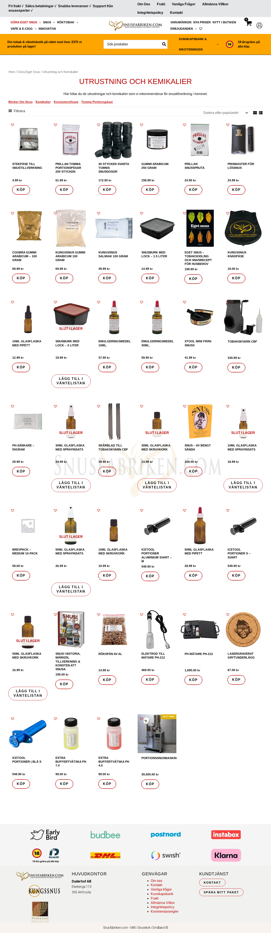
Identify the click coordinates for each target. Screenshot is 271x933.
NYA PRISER (202, 22)
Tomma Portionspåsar (97, 102)
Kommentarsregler (164, 911)
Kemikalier (43, 102)
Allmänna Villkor (215, 4)
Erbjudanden (181, 28)
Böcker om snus (20, 102)
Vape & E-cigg (22, 28)
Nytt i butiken (224, 22)
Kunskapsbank (162, 894)
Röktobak (65, 22)
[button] (39, 22)
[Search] (164, 44)
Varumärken (180, 22)
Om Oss (143, 4)
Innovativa (47, 28)
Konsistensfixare (66, 102)
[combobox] (135, 44)
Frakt (161, 4)
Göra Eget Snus (24, 22)
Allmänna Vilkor (163, 903)
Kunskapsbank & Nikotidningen (193, 44)
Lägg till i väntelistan (71, 381)
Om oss (156, 881)
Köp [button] (21, 190)
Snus (47, 22)
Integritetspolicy (150, 12)
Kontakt (176, 12)
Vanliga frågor (183, 4)
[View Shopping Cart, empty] (248, 27)
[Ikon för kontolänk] (259, 25)
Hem (11, 72)
